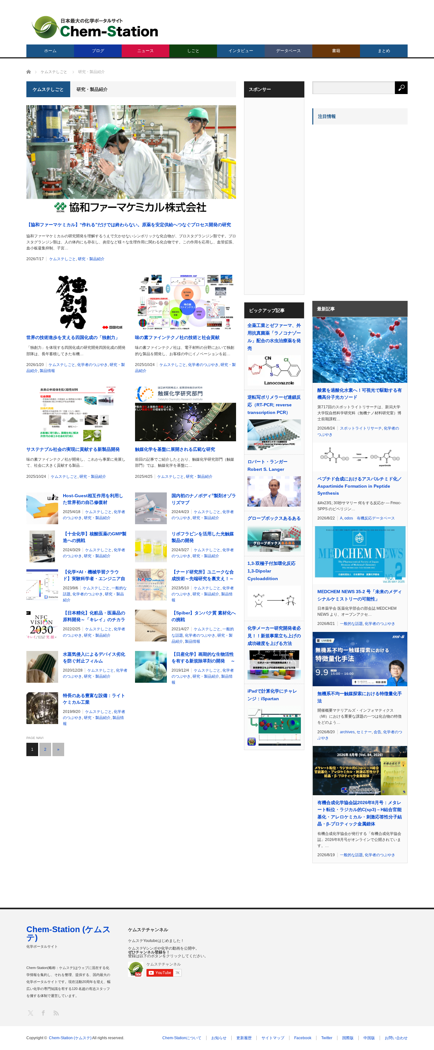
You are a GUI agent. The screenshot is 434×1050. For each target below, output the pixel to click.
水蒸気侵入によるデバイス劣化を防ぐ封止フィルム (94, 657)
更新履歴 (244, 1038)
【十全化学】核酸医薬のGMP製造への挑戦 (94, 537)
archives (347, 732)
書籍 (336, 50)
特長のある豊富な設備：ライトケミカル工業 (94, 699)
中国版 (369, 1038)
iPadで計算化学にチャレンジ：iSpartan (272, 694)
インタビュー (240, 50)
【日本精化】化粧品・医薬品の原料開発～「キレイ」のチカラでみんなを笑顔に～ (94, 616)
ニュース (145, 50)
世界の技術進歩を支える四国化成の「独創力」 (73, 337)
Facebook (302, 1038)
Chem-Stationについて (181, 1038)
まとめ (384, 50)
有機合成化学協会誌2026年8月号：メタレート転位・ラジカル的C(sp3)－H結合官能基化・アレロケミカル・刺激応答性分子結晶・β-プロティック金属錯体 (359, 813)
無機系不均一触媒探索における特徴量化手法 (359, 697)
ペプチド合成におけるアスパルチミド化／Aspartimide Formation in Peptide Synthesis (359, 486)
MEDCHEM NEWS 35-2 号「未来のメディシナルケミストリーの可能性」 (359, 595)
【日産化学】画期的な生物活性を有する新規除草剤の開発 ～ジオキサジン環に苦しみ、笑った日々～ (203, 658)
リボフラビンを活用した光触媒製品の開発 (203, 537)
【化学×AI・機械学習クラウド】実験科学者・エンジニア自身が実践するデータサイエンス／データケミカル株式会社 (94, 575)
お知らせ (219, 1038)
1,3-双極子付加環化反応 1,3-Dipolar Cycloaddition (271, 571)
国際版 (348, 1038)
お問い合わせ (396, 1038)
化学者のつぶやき (92, 364)
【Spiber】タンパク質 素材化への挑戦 (204, 616)
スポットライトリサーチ (361, 428)
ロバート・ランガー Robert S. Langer (268, 465)
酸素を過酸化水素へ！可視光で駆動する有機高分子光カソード (359, 394)
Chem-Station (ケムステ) (68, 933)
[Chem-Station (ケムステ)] (95, 27)
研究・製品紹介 (91, 259)
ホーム (50, 50)
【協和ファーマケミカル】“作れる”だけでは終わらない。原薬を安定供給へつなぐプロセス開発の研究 (128, 224)
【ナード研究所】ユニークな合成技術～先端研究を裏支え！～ (203, 575)
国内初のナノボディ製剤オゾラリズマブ (204, 499)
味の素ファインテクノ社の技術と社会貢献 (177, 337)
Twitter (326, 1038)
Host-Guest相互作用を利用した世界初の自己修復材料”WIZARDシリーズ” (93, 499)
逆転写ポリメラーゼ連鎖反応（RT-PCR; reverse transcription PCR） (274, 405)
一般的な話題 (351, 623)
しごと (193, 50)
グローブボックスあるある (274, 518)
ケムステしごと (62, 259)
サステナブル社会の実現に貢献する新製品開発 (73, 449)
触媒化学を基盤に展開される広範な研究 (175, 449)
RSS (56, 1013)
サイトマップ (272, 1038)
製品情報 (47, 371)
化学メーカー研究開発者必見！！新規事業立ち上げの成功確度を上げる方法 (274, 636)
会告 (377, 732)
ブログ (98, 50)
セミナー (364, 732)
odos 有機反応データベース (369, 518)
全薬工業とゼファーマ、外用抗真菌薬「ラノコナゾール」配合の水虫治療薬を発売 (274, 337)
